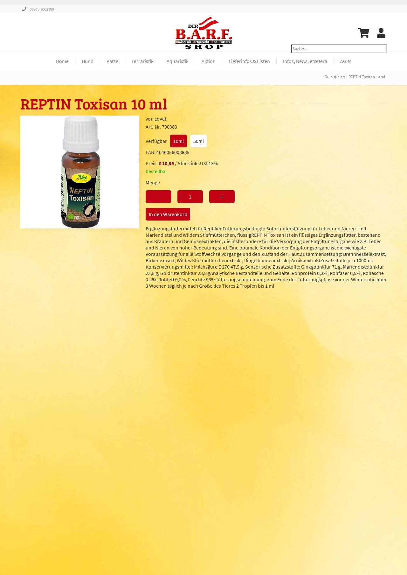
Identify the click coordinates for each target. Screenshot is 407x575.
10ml (178, 141)
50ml (198, 141)
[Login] (381, 33)
